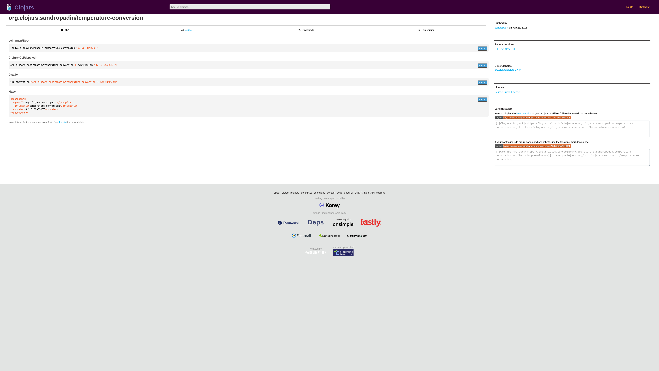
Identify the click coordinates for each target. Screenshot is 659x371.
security (348, 192)
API (373, 192)
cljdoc (188, 30)
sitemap (380, 192)
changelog (319, 192)
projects (294, 192)
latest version (523, 113)
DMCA (358, 192)
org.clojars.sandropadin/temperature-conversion (76, 18)
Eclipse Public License (507, 92)
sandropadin (501, 27)
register (644, 7)
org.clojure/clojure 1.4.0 (508, 69)
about (277, 192)
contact (331, 192)
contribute (306, 192)
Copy (482, 48)
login (629, 7)
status (285, 192)
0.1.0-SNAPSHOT (505, 49)
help (366, 192)
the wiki (63, 122)
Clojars (24, 7)
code (339, 192)
